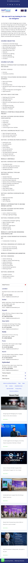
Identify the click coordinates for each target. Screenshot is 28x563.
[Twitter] (10, 5)
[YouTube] (15, 5)
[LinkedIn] (12, 5)
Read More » (5, 419)
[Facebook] (8, 5)
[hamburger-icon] (22, 11)
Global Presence (6, 284)
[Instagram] (17, 5)
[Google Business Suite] (19, 5)
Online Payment (5, 378)
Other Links (4, 375)
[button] (25, 10)
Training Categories (6, 373)
